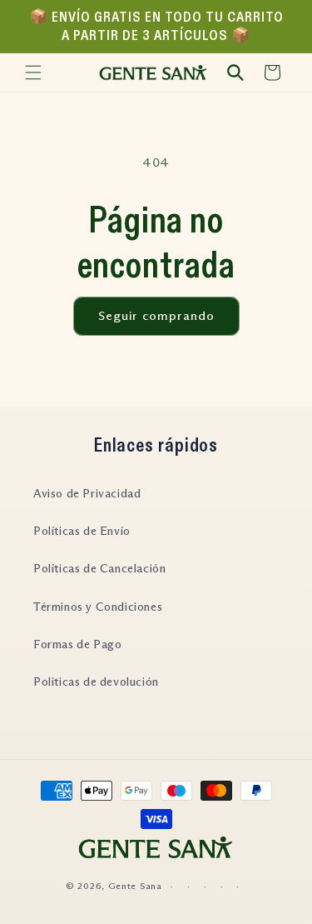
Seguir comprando (156, 315)
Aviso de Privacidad (87, 493)
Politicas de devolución (96, 681)
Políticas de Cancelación (99, 568)
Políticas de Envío (82, 530)
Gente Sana (135, 886)
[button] (33, 72)
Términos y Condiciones (97, 606)
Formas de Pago (77, 644)
